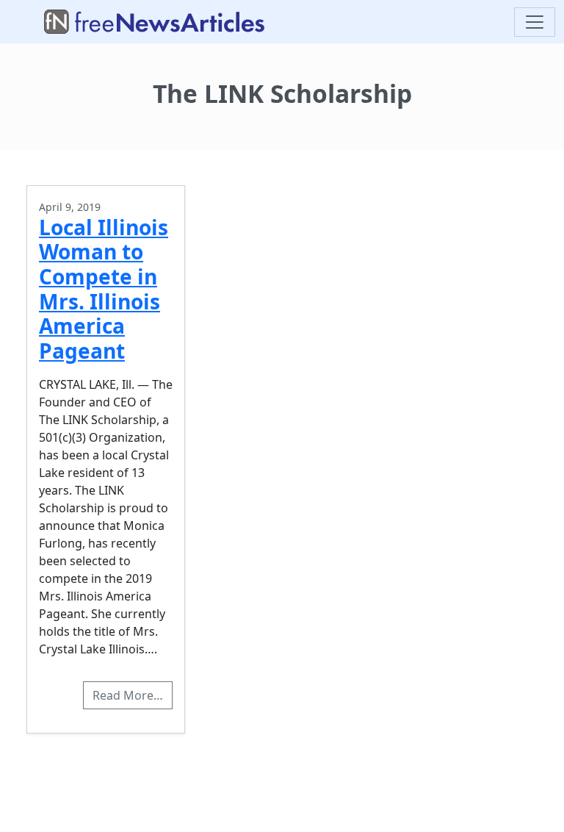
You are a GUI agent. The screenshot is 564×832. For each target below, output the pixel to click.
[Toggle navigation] (534, 22)
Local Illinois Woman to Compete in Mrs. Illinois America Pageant (103, 289)
